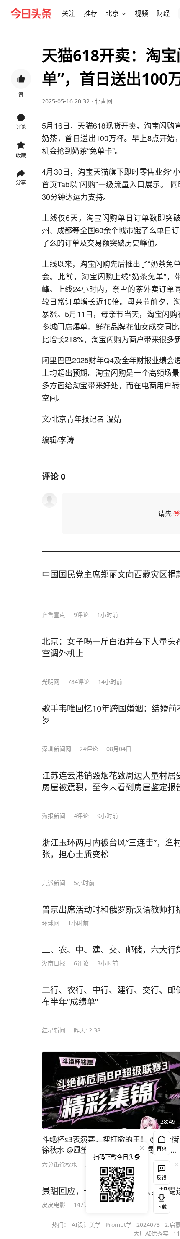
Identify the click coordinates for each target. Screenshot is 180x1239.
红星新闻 (53, 1030)
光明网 (50, 682)
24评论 (89, 749)
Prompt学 (118, 1225)
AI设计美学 (86, 1225)
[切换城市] (123, 13)
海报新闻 (53, 816)
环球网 (50, 923)
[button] (68, 13)
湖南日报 (53, 963)
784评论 (79, 682)
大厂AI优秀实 (151, 1233)
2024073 (148, 1225)
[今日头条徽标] (31, 13)
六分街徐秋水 (59, 1164)
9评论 (81, 615)
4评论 (81, 816)
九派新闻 (53, 883)
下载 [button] (160, 1200)
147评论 (84, 1204)
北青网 (103, 101)
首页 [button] (162, 1148)
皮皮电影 (53, 1204)
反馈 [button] (162, 1177)
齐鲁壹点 (53, 615)
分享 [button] (21, 182)
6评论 (81, 963)
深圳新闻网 (56, 749)
